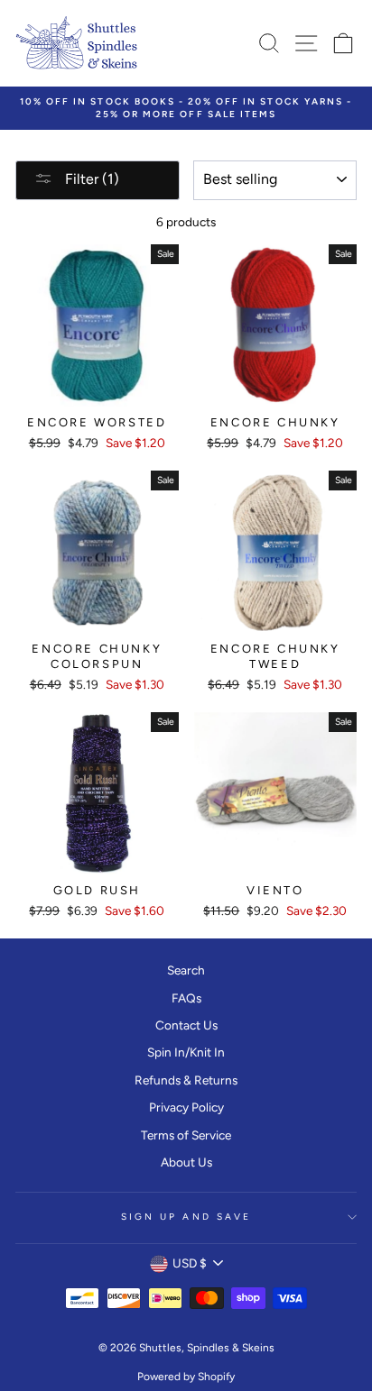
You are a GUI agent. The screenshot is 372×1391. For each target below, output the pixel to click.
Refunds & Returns (186, 1080)
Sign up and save (186, 1216)
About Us (186, 1162)
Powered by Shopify (186, 1376)
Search (186, 970)
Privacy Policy (186, 1107)
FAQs (186, 998)
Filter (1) (90, 179)
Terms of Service (186, 1135)
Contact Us (186, 1025)
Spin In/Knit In (186, 1052)
